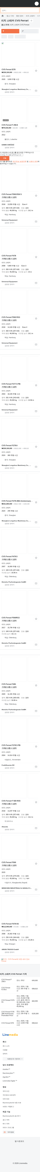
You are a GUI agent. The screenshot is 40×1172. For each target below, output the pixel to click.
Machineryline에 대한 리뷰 (12, 1103)
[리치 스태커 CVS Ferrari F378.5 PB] (20, 730)
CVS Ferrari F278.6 (9, 445)
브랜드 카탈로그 (8, 1106)
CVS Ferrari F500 (9, 862)
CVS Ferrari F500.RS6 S (12, 194)
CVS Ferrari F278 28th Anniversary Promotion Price (7, 1013)
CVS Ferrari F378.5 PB (11, 745)
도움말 (5, 1050)
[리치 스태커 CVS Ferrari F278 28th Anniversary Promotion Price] (20, 486)
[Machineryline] (2, 15)
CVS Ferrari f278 (8, 69)
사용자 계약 (33, 161)
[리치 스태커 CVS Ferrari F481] (20, 669)
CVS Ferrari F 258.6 (10, 125)
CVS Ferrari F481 (9, 684)
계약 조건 (6, 1091)
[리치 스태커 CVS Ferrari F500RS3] (20, 602)
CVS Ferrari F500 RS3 (11, 317)
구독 (4, 158)
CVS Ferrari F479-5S (10, 924)
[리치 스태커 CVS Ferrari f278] (20, 54)
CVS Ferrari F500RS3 (11, 618)
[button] (36, 3)
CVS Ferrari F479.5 (9, 556)
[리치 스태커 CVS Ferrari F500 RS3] (20, 302)
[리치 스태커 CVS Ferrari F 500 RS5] (20, 786)
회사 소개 (6, 1046)
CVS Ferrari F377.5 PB (11, 384)
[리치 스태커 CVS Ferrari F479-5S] (20, 908)
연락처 (5, 1054)
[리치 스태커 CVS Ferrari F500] (20, 847)
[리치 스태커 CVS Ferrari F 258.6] (20, 110)
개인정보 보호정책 (19, 161)
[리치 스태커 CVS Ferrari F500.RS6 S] (20, 179)
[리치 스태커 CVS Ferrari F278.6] (20, 430)
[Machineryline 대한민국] (15, 3)
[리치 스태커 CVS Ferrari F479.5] (20, 541)
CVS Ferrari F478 (9, 256)
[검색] (37, 10)
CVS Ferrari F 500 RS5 (11, 801)
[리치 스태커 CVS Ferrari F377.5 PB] (20, 369)
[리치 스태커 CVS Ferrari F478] (20, 240)
